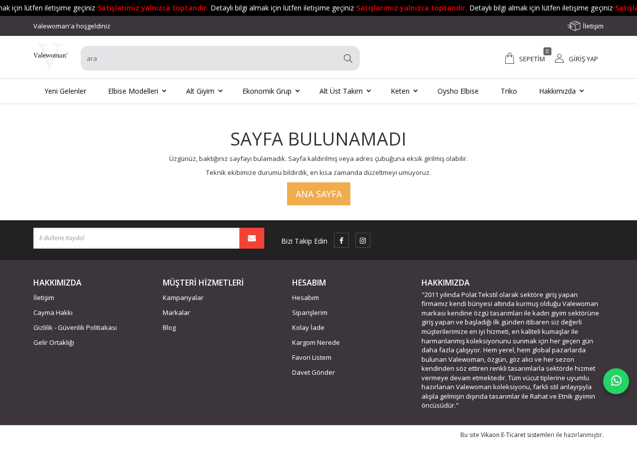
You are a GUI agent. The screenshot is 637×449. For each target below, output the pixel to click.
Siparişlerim (309, 312)
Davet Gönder (313, 372)
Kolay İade (308, 327)
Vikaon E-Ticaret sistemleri (517, 435)
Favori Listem (311, 357)
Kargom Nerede (316, 342)
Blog (169, 327)
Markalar (176, 312)
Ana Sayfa (319, 194)
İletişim (593, 25)
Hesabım (305, 297)
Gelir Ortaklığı (53, 342)
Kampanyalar (183, 297)
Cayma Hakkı (53, 312)
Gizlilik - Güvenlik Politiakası (75, 327)
